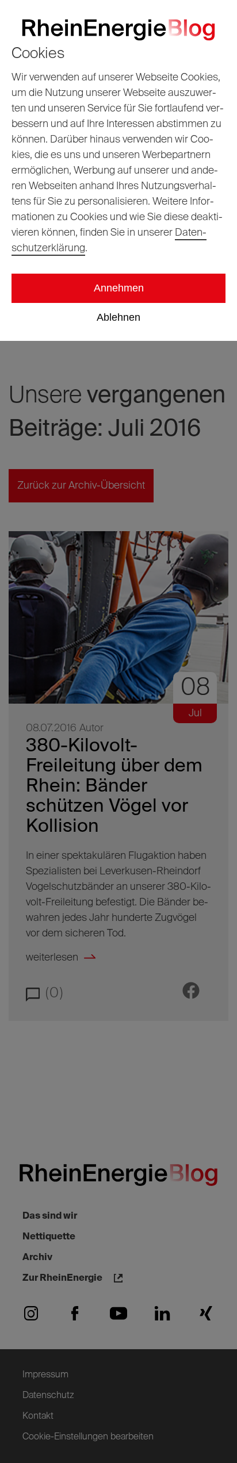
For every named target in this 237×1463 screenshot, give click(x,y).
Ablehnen (118, 317)
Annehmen (119, 288)
